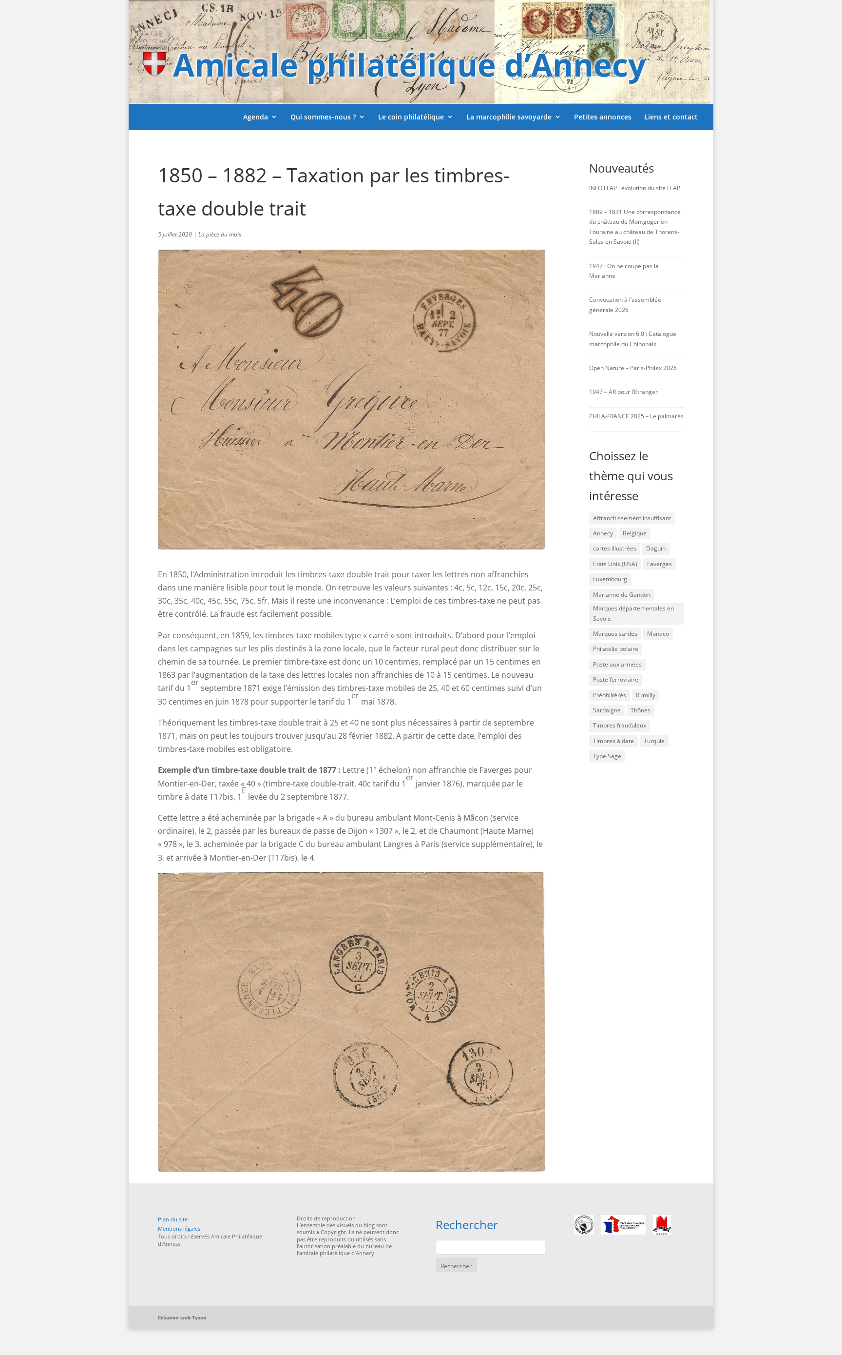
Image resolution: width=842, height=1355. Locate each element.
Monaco (658, 633)
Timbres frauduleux (619, 725)
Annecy (603, 533)
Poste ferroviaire (615, 679)
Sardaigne (607, 710)
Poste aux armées (617, 664)
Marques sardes (615, 633)
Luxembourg (610, 579)
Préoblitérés (609, 695)
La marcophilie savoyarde (509, 116)
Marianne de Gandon (622, 594)
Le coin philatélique (411, 116)
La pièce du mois (219, 234)
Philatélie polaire (615, 649)
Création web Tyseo (182, 1317)
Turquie (654, 741)
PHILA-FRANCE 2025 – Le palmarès (636, 416)
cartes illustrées (614, 548)
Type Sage (607, 756)
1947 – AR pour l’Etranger (623, 392)
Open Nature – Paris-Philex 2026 (633, 368)
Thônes (641, 710)
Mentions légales (179, 1228)
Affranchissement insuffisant (632, 518)
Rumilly (645, 695)
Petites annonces (603, 116)
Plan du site (173, 1219)
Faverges (659, 564)
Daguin (656, 548)
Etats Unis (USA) (615, 564)
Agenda (255, 116)
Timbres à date (613, 741)
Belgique (635, 533)
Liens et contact (671, 116)
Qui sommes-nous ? (323, 116)
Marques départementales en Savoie (633, 613)
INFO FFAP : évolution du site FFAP (634, 188)
